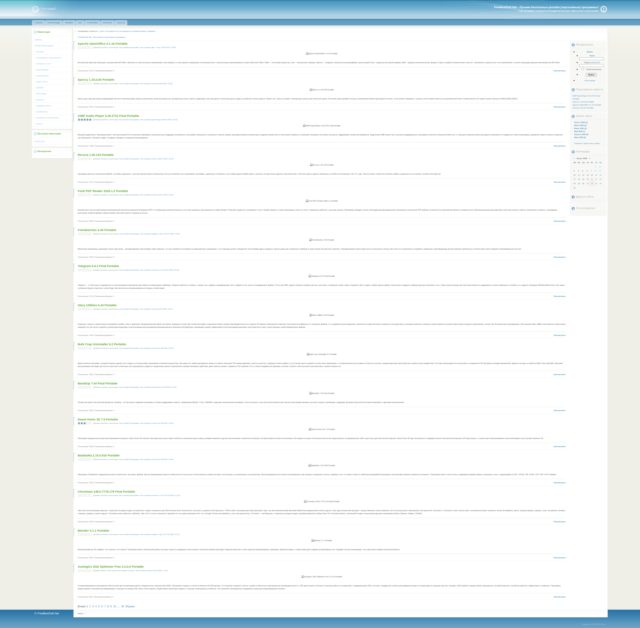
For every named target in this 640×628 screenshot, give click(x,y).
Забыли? (595, 63)
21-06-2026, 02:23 (165, 348)
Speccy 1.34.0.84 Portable (96, 79)
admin (103, 570)
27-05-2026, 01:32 (172, 495)
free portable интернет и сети (152, 270)
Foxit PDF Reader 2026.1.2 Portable (103, 191)
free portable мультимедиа (151, 120)
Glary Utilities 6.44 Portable (97, 305)
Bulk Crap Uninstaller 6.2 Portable (102, 344)
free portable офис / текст (150, 47)
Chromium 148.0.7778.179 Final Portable (106, 491)
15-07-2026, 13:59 (172, 234)
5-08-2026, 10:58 (168, 47)
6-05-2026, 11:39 (160, 570)
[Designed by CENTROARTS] (595, 624)
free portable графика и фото (152, 234)
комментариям (139, 31)
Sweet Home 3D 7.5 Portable (98, 419)
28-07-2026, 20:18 (169, 120)
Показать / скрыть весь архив (587, 143)
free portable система (149, 84)
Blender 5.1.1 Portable (93, 530)
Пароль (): (592, 63)
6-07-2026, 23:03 (165, 309)
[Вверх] (82, 613)
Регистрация (589, 81)
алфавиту (151, 31)
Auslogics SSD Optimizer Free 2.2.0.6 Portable (111, 566)
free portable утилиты (149, 159)
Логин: (592, 56)
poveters (104, 47)
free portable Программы (129, 47)
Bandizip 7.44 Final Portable (98, 383)
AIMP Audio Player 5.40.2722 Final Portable (108, 116)
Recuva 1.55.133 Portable (96, 155)
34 (122, 606)
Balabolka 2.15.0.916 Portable (99, 455)
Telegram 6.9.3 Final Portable (98, 266)
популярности (112, 31)
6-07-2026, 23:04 (172, 270)
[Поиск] (35, 9)
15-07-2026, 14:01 (165, 195)
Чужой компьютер (593, 69)
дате (102, 31)
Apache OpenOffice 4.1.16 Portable (103, 43)
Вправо (130, 606)
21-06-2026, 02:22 (169, 387)
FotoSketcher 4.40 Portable (97, 230)
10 (114, 606)
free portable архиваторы (150, 387)
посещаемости (125, 31)
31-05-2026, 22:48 (165, 423)
